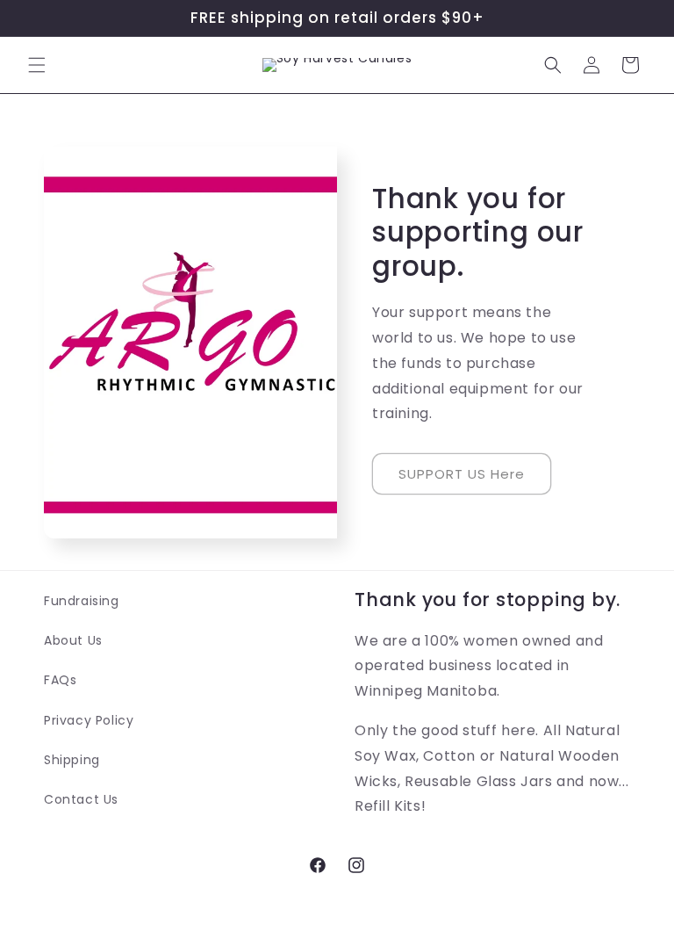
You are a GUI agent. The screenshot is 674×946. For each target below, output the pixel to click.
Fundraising (81, 601)
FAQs (60, 680)
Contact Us (81, 799)
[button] (37, 65)
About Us (73, 640)
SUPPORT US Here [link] (461, 473)
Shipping (72, 760)
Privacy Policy (88, 720)
